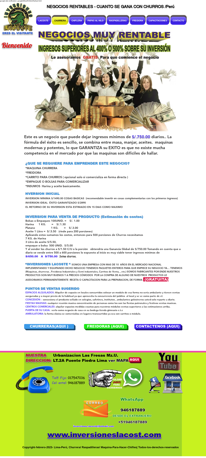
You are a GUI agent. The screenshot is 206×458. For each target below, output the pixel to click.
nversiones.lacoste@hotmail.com (94, 426)
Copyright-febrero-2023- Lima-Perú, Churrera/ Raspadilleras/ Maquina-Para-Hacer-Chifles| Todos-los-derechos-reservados (100, 447)
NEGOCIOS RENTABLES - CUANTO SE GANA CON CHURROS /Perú (110, 6)
